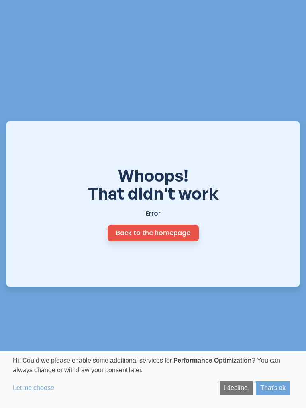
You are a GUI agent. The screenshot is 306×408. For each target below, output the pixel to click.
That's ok (273, 387)
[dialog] (153, 379)
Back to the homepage (153, 232)
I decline (236, 387)
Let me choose (33, 387)
